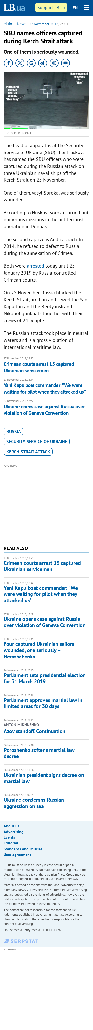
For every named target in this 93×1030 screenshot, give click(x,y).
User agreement (17, 854)
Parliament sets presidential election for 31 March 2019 (45, 678)
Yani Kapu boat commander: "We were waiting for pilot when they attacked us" (45, 388)
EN (75, 7)
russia (13, 431)
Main (8, 23)
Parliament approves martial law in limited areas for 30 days (43, 703)
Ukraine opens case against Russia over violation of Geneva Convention (44, 409)
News (21, 23)
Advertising (14, 831)
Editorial (11, 842)
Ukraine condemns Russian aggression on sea (34, 802)
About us (11, 825)
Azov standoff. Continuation (34, 731)
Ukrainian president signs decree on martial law (44, 778)
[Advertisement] (46, 504)
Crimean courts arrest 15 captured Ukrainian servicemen (39, 367)
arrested (35, 266)
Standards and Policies (23, 848)
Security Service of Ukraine (36, 441)
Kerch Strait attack (28, 452)
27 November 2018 (43, 24)
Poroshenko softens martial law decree (39, 753)
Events (9, 837)
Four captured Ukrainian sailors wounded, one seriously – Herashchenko (39, 650)
